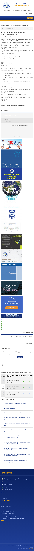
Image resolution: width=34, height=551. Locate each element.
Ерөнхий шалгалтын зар (27, 339)
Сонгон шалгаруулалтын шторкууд (12, 412)
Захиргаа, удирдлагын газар (7, 508)
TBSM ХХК (30, 548)
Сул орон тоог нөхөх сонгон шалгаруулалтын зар (21, 336)
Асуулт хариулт (16, 10)
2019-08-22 (7, 119)
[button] (14, 136)
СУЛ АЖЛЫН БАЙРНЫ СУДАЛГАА (10, 115)
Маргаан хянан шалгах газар (8, 513)
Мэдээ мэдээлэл (27, 10)
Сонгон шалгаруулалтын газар (8, 511)
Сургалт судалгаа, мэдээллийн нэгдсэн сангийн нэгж (13, 518)
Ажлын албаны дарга (6, 506)
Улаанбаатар (8, 121)
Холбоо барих (29, 13)
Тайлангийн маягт (28, 343)
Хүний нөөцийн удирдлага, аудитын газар (11, 516)
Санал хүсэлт (7, 10)
